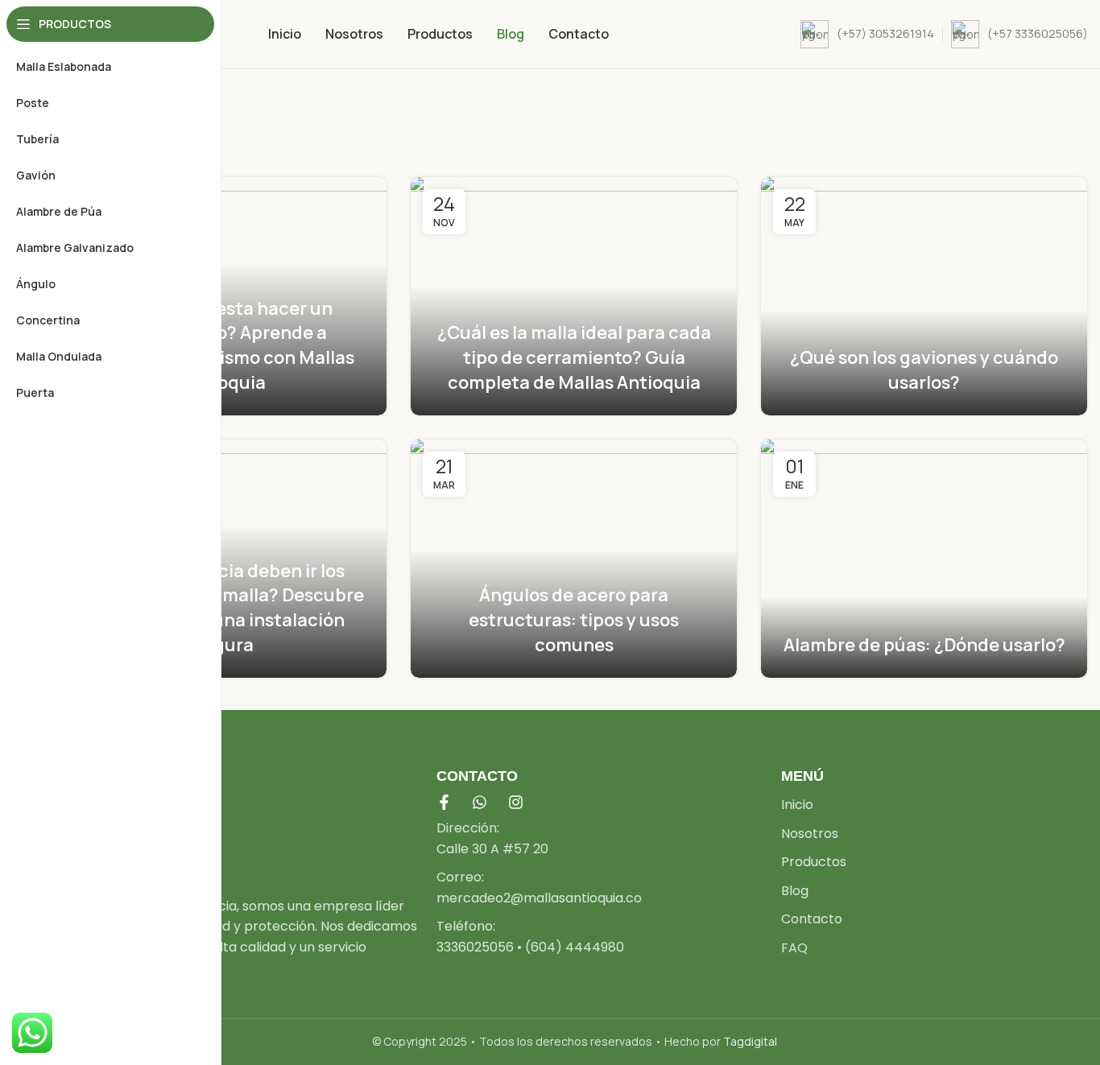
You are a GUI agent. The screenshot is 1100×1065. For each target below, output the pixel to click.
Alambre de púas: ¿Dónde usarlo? (924, 645)
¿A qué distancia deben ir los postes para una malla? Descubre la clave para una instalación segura (223, 608)
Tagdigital (750, 1041)
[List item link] (600, 838)
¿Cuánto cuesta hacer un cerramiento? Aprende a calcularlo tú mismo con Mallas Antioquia (223, 345)
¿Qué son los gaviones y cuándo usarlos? (924, 369)
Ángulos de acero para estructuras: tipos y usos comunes (574, 620)
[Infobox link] (867, 34)
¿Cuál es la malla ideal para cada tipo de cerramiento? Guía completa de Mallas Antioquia (574, 357)
